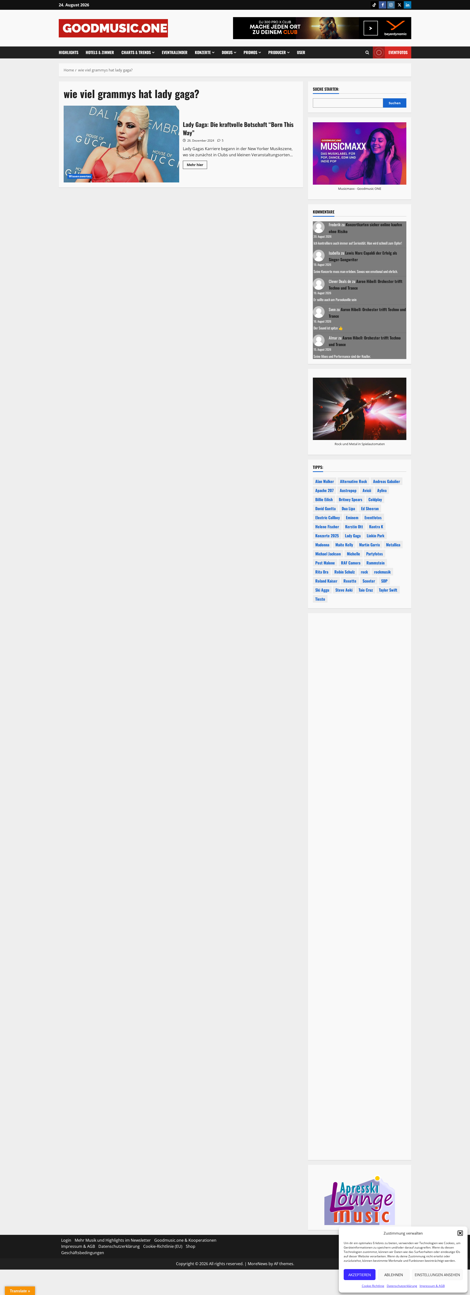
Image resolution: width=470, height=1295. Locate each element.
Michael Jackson (328, 554)
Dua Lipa (348, 508)
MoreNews (258, 1263)
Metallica (393, 545)
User (301, 52)
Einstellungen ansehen (437, 1274)
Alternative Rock (353, 481)
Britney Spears (350, 499)
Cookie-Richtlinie (373, 1286)
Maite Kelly (344, 545)
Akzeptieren (359, 1274)
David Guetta (325, 508)
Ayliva (382, 490)
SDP (384, 581)
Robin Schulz (344, 572)
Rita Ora (321, 572)
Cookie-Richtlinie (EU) (162, 1246)
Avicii (367, 490)
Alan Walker (324, 481)
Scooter (369, 581)
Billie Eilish (324, 499)
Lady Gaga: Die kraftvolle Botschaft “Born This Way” (121, 144)
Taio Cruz (366, 590)
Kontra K (376, 526)
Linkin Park (375, 536)
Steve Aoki (343, 590)
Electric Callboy (327, 517)
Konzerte (203, 52)
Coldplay (375, 499)
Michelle (353, 554)
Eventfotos (398, 52)
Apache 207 (324, 490)
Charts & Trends (136, 52)
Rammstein (375, 563)
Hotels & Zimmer (100, 52)
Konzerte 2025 (327, 536)
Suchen (395, 103)
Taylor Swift (388, 590)
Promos (250, 52)
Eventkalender (175, 52)
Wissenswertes (80, 176)
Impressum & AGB (432, 1286)
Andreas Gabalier (386, 481)
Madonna (322, 545)
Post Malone (325, 563)
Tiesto (320, 599)
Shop (190, 1246)
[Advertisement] (359, 836)
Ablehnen (393, 1274)
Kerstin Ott (354, 526)
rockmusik (382, 572)
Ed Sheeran (370, 508)
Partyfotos (374, 554)
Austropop (348, 490)
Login (66, 1240)
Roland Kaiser (326, 581)
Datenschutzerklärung (402, 1286)
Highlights (68, 52)
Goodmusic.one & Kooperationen (185, 1240)
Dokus (227, 52)
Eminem (352, 517)
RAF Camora (350, 563)
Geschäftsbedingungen (82, 1252)
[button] (460, 1233)
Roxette (349, 581)
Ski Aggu (322, 590)
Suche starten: (326, 89)
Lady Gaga (353, 536)
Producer (277, 52)
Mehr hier (197, 165)
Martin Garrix (369, 545)
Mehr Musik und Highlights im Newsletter (113, 1240)
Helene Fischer (327, 526)
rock (364, 572)
